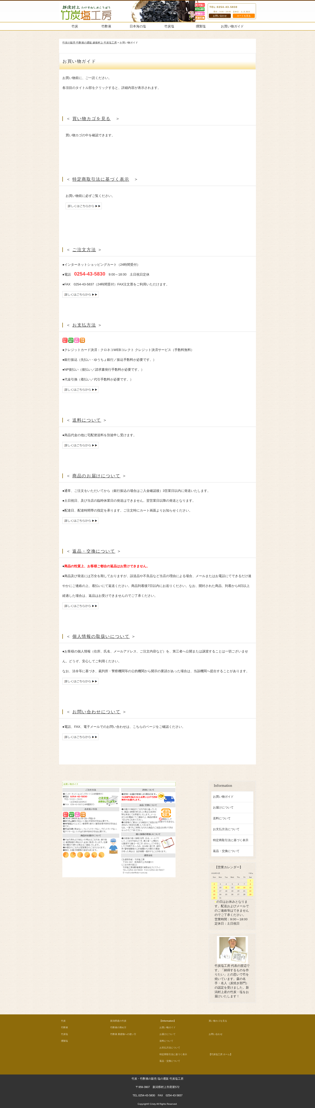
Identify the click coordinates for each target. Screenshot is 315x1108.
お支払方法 (84, 325)
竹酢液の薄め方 (118, 1027)
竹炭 (75, 26)
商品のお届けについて (96, 475)
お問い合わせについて (96, 711)
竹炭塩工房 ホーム (220, 1054)
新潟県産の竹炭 (118, 1021)
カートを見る (244, 15)
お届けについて (223, 807)
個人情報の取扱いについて (101, 636)
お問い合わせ (220, 15)
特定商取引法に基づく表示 (100, 179)
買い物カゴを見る (91, 118)
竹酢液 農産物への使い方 (123, 1034)
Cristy (153, 1104)
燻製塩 (201, 26)
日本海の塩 (138, 26)
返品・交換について (93, 551)
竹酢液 (106, 26)
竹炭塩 (169, 26)
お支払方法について (226, 829)
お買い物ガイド (232, 26)
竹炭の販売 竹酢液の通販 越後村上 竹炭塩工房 (89, 42)
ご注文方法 (84, 249)
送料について (86, 420)
